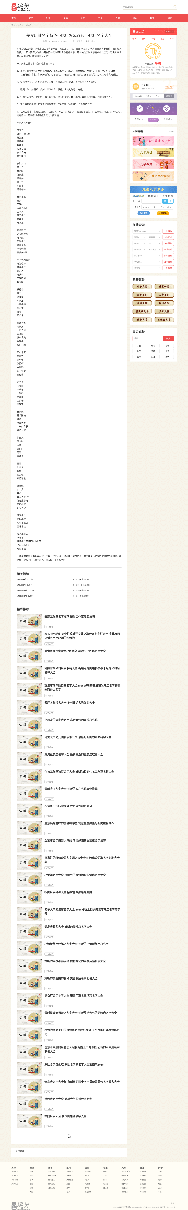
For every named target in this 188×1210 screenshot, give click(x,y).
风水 (135, 18)
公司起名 (27, 25)
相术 (48, 18)
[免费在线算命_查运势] (34, 7)
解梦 (169, 18)
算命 (31, 18)
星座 (65, 18)
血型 (117, 18)
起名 (83, 18)
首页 (13, 18)
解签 (152, 18)
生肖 (100, 18)
